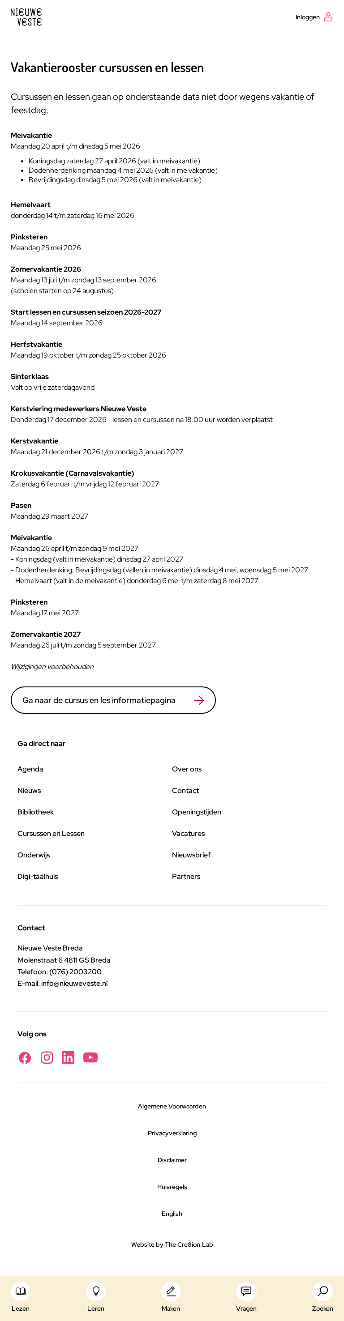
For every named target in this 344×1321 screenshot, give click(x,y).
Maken (171, 1308)
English (172, 1214)
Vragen (246, 1308)
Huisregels (172, 1187)
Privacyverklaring (172, 1133)
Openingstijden (196, 812)
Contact (185, 790)
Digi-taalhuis (37, 876)
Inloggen (308, 17)
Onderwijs (33, 855)
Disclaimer (172, 1160)
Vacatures (188, 833)
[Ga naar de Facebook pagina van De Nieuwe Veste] (24, 1057)
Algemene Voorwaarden (172, 1106)
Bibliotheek (35, 812)
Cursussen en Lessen (51, 833)
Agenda (30, 769)
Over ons (187, 769)
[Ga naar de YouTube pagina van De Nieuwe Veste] (90, 1057)
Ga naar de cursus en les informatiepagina (99, 700)
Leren (95, 1308)
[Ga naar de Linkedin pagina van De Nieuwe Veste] (68, 1057)
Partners (186, 876)
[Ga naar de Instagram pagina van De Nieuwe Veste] (47, 1057)
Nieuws (29, 790)
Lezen (21, 1308)
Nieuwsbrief (191, 855)
